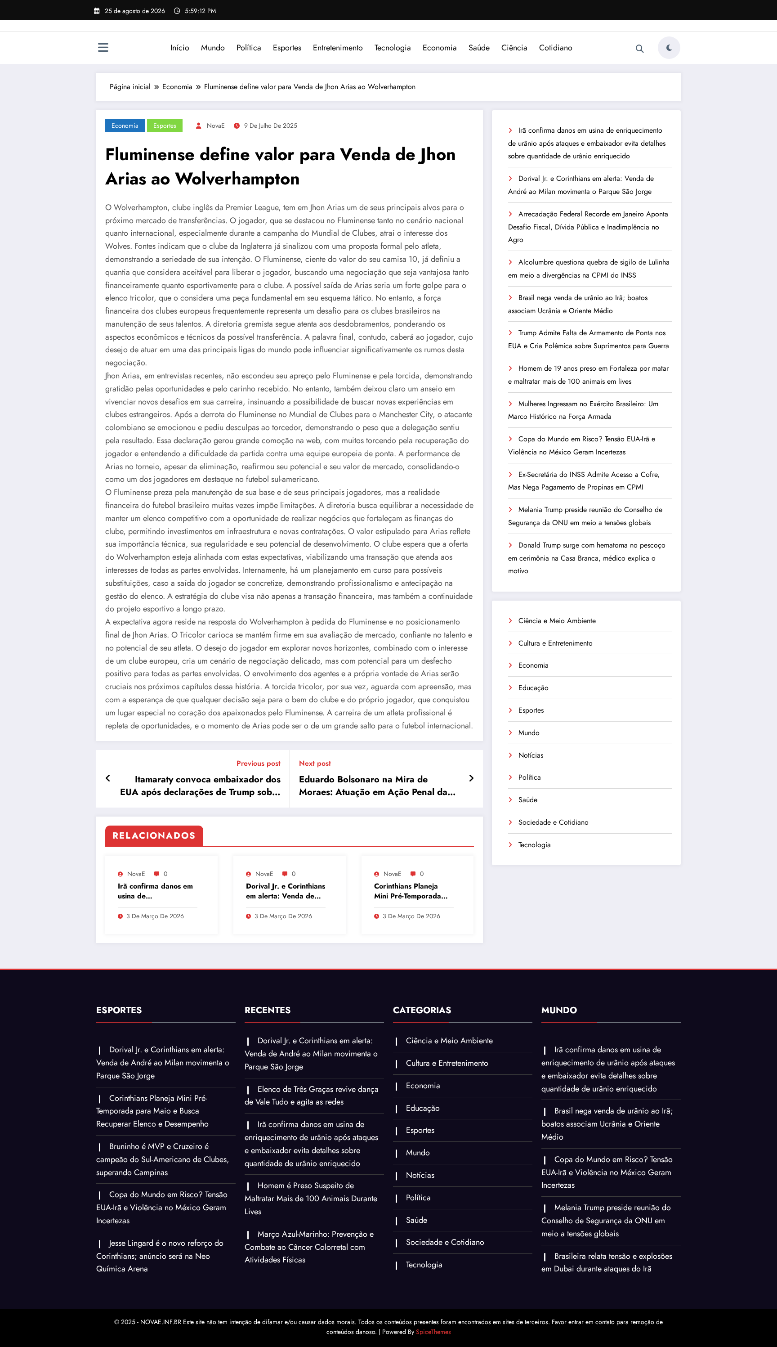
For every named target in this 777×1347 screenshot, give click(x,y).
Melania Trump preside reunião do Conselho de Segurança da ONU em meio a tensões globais (606, 1220)
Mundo (213, 48)
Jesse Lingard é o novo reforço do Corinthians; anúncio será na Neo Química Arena (159, 1256)
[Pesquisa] (640, 49)
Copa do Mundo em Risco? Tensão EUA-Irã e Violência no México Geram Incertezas (162, 1207)
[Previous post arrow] (108, 779)
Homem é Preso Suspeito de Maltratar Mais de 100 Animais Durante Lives (311, 1198)
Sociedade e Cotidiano (553, 822)
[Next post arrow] (471, 779)
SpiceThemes (433, 1331)
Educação (533, 687)
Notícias (530, 755)
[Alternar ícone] (103, 48)
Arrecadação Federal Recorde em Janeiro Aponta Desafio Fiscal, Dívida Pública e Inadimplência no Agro (588, 227)
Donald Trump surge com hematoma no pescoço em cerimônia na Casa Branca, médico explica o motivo (586, 558)
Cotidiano (555, 48)
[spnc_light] (669, 47)
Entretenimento (338, 48)
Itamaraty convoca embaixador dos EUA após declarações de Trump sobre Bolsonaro (200, 786)
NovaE (216, 125)
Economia (440, 48)
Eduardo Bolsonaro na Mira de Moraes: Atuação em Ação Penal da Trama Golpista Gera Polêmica (373, 786)
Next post (315, 763)
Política (249, 48)
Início (179, 48)
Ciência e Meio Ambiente (557, 620)
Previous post (259, 763)
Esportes (287, 48)
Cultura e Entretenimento (555, 643)
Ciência (514, 48)
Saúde (479, 48)
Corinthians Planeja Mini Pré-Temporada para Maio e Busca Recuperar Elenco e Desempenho (407, 891)
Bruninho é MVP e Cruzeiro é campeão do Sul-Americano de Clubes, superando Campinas (162, 1159)
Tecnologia (393, 48)
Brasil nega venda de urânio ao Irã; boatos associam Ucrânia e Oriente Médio (607, 1124)
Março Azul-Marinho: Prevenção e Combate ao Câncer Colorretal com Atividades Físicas (309, 1247)
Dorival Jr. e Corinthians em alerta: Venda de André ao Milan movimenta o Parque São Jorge (285, 891)
